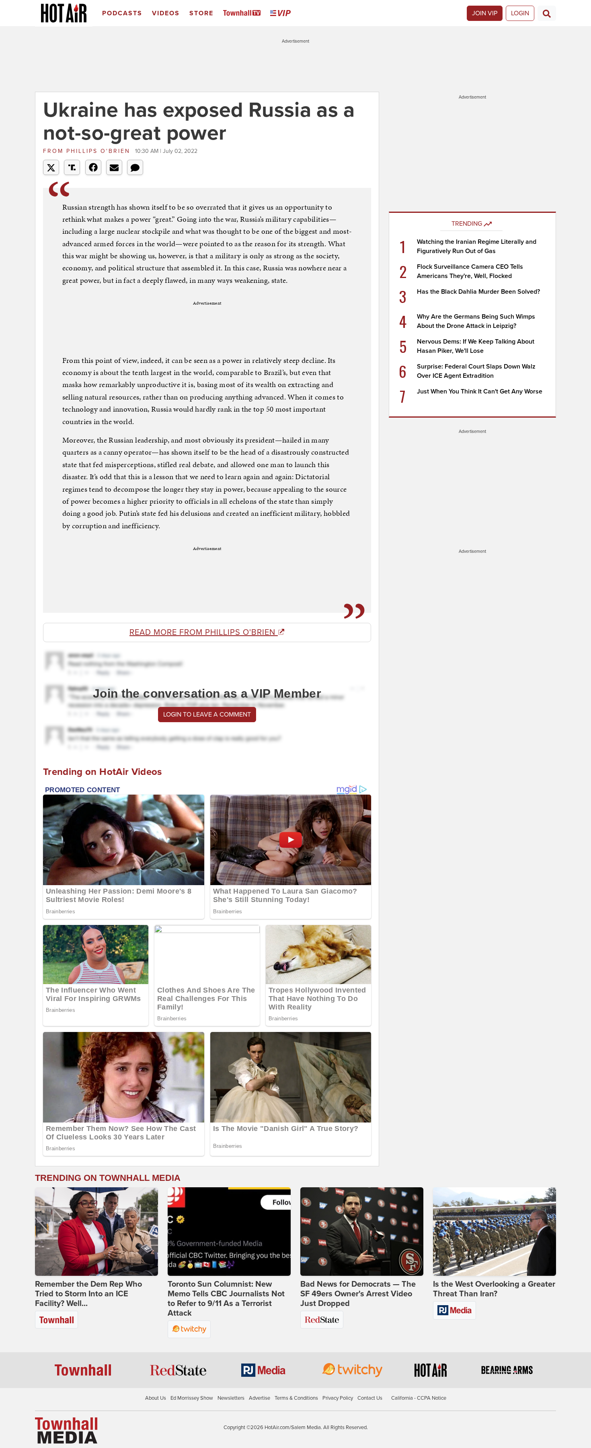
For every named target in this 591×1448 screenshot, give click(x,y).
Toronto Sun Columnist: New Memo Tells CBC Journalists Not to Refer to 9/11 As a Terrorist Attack (226, 1298)
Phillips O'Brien (88, 151)
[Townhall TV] (243, 13)
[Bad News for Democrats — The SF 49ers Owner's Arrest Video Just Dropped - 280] (361, 1231)
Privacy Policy (337, 1398)
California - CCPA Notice (418, 1398)
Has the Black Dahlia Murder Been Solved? (478, 292)
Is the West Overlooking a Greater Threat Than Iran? (494, 1289)
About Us (155, 1398)
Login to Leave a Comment (207, 715)
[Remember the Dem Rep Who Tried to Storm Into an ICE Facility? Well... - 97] (96, 1231)
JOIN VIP (484, 13)
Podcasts (122, 13)
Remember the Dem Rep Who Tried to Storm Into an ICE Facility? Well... (88, 1293)
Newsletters (231, 1398)
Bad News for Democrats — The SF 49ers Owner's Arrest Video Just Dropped (358, 1293)
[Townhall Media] (66, 1430)
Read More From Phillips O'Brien (203, 632)
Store (201, 13)
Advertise (259, 1398)
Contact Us (369, 1398)
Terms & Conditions (296, 1398)
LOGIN (520, 13)
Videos (166, 13)
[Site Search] (547, 13)
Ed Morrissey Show (191, 1398)
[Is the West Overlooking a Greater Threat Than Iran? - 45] (494, 1231)
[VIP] (282, 13)
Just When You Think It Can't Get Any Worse (479, 391)
